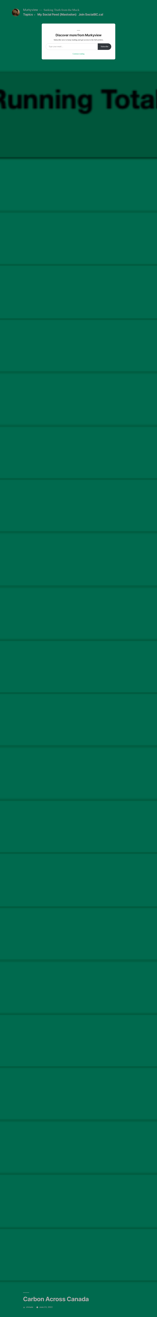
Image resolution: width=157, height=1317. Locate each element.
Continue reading (78, 54)
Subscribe (104, 46)
